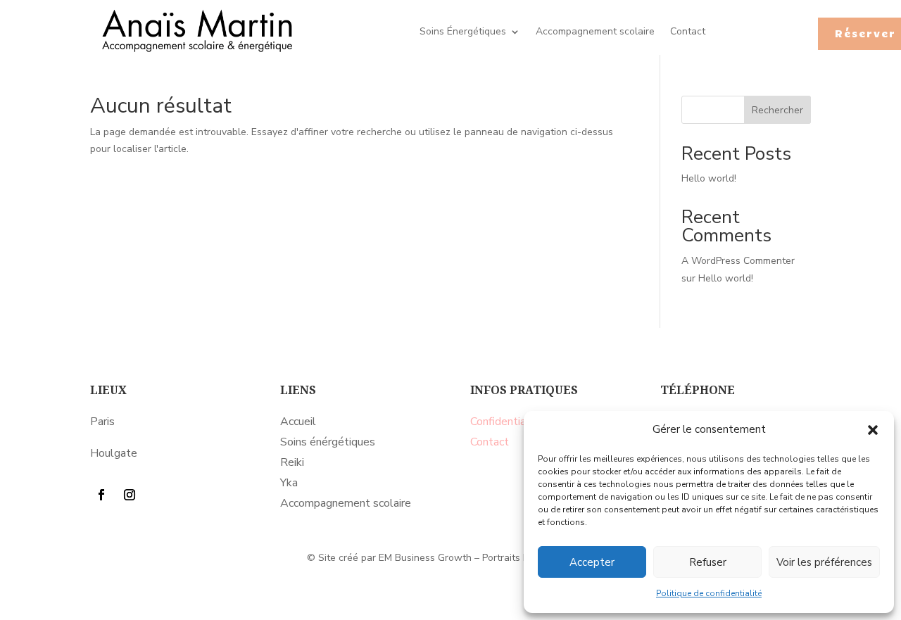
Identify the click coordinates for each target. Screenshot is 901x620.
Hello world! (708, 178)
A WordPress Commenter (738, 260)
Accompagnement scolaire (595, 32)
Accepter (592, 562)
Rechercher (777, 110)
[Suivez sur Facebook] (101, 494)
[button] (873, 430)
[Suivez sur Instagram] (129, 494)
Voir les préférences (824, 562)
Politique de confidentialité (709, 593)
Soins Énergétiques (463, 32)
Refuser (707, 562)
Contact (687, 32)
